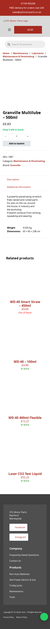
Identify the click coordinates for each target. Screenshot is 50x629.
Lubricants (38, 53)
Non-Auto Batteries (19, 574)
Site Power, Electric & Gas (22, 579)
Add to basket (16, 143)
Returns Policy (21, 617)
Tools (12, 597)
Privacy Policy (8, 617)
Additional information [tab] (19, 187)
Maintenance (20, 53)
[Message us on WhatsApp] (44, 617)
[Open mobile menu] (9, 30)
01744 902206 (28, 3)
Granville (15, 165)
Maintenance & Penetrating (18, 56)
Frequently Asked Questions (24, 554)
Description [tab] (13, 179)
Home (6, 53)
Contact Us (15, 560)
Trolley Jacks (15, 585)
